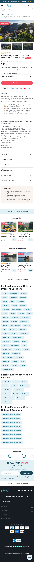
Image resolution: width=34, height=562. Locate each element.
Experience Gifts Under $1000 (12, 442)
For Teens (25, 394)
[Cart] (28, 5)
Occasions (4, 514)
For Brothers (6, 402)
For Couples (6, 382)
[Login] (31, 5)
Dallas (4, 293)
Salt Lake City (7, 349)
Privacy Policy (10, 478)
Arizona (14, 305)
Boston (5, 297)
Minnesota (15, 317)
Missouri (5, 321)
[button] (29, 557)
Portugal (5, 365)
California (6, 309)
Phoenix (22, 305)
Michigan (5, 317)
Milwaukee (6, 361)
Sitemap (27, 553)
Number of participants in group (9, 73)
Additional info (6, 175)
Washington (16, 353)
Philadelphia (23, 333)
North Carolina (15, 325)
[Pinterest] (31, 490)
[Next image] (32, 46)
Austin (24, 341)
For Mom (5, 386)
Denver (5, 313)
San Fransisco (16, 309)
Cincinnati (12, 329)
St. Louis (14, 321)
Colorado (27, 309)
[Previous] (1, 455)
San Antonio (14, 345)
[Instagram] (22, 490)
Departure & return (7, 165)
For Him (24, 382)
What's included (6, 160)
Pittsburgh (6, 337)
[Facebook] (19, 490)
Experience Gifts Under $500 (12, 438)
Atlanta (5, 345)
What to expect (6, 170)
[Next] (31, 31)
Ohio (4, 329)
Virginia (26, 349)
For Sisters (20, 398)
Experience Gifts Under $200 (12, 430)
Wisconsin (19, 357)
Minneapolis (25, 317)
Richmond (6, 353)
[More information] (20, 52)
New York (5, 305)
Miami (12, 301)
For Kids (15, 394)
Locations (4, 510)
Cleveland (22, 329)
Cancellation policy (7, 180)
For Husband (18, 390)
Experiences (9, 14)
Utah (23, 345)
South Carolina (17, 337)
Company (4, 507)
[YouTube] (25, 490)
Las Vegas (14, 297)
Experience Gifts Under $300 (12, 434)
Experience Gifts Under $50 (11, 414)
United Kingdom (7, 369)
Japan (23, 361)
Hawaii (29, 313)
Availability (4, 154)
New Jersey (23, 321)
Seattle (5, 301)
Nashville (16, 341)
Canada (15, 361)
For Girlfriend (7, 390)
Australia (14, 365)
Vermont (17, 349)
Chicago (23, 293)
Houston (23, 297)
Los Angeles (13, 293)
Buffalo (5, 325)
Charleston (6, 341)
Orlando (21, 313)
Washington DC (7, 357)
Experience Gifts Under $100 (11, 422)
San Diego (21, 301)
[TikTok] (28, 490)
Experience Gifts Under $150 (11, 426)
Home (2, 14)
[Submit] (2, 10)
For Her (16, 382)
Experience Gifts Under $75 (11, 418)
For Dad (14, 386)
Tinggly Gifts (5, 518)
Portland (13, 333)
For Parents (6, 394)
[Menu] (2, 5)
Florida (13, 313)
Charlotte (27, 325)
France (23, 365)
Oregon (5, 333)
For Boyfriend (24, 386)
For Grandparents (8, 398)
